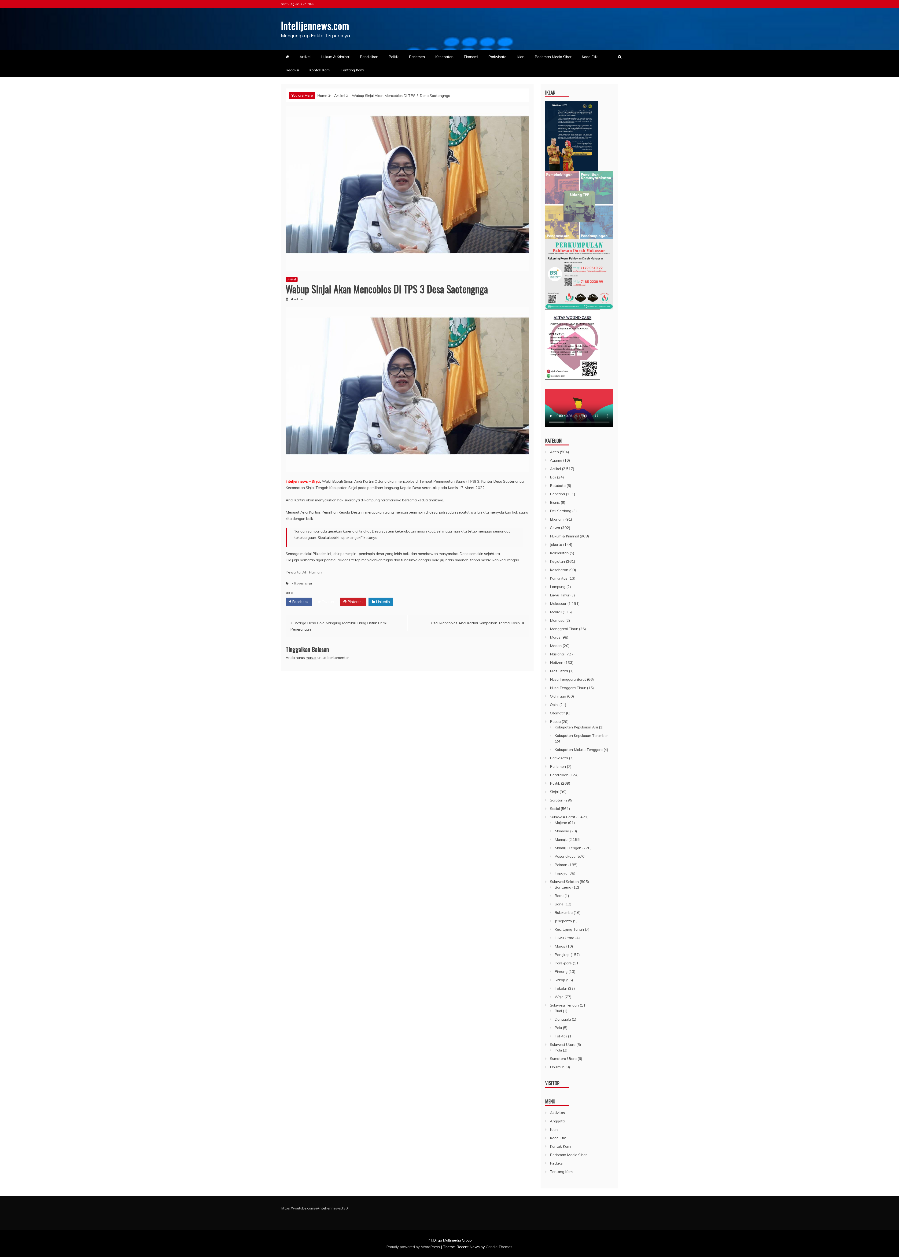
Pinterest (354, 601)
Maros (555, 637)
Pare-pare (563, 963)
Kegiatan (557, 561)
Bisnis (555, 502)
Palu (558, 1027)
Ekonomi (471, 56)
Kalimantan (559, 553)
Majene (561, 822)
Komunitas (558, 578)
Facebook (300, 601)
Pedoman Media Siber (553, 56)
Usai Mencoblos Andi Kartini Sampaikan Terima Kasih (475, 623)
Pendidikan (369, 56)
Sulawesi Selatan (564, 881)
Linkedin (382, 601)
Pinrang (561, 971)
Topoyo (561, 873)
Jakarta (556, 544)
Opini (554, 704)
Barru (559, 895)
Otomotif (557, 713)
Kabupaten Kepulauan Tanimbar (581, 735)
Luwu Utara (564, 937)
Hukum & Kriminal (335, 56)
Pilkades (298, 583)
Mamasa (557, 620)
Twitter (327, 601)
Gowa (555, 527)
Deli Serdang (560, 510)
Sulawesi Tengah (564, 1005)
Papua (555, 721)
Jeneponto (563, 921)
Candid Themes (499, 1246)
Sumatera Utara (563, 1058)
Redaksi (292, 70)
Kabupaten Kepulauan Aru (576, 727)
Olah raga (558, 696)
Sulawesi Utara (562, 1044)
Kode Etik (590, 56)
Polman (561, 864)
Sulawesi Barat (562, 817)
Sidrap (560, 980)
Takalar (561, 988)
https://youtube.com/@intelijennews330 (314, 1208)
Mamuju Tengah (568, 847)
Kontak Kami (319, 70)
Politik (394, 56)
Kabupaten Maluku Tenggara (579, 749)
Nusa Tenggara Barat (568, 679)
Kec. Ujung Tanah (569, 929)
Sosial (555, 808)
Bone (559, 904)
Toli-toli (561, 1036)
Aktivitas (557, 1112)
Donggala (563, 1019)
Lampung (557, 586)
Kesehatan (444, 56)
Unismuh (557, 1067)
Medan (556, 645)
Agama (556, 460)
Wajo (559, 996)
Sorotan (556, 800)
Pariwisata (497, 56)
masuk (311, 657)
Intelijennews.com (315, 25)
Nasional (557, 654)
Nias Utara (559, 671)
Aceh (554, 451)
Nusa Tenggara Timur (568, 687)
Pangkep (562, 954)
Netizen (556, 662)
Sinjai (309, 583)
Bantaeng (563, 887)
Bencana (557, 494)
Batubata (558, 485)
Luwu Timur (559, 595)
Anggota (557, 1121)
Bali (553, 477)
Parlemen (417, 56)
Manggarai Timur (564, 628)
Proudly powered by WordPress (413, 1246)
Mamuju (561, 839)
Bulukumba (564, 912)
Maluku (556, 612)
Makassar (558, 603)
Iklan (520, 56)
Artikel (304, 56)
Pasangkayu (565, 856)
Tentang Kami (352, 70)
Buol (558, 1010)
